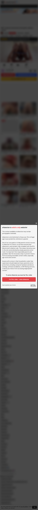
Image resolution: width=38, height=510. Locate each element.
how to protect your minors (9, 285)
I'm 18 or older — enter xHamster (19, 279)
